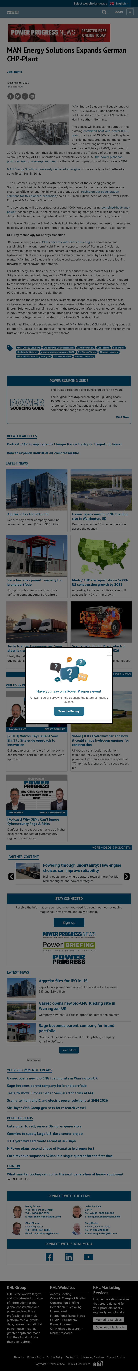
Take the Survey (69, 711)
